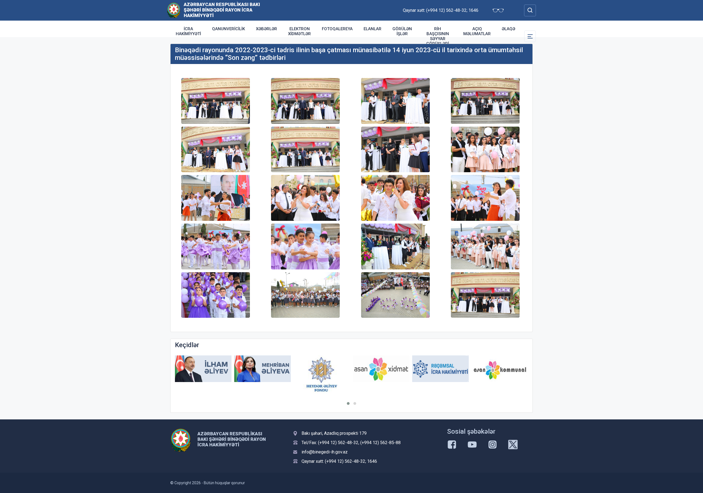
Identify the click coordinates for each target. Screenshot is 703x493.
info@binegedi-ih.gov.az (325, 452)
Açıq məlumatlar (477, 31)
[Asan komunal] (500, 368)
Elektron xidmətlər (299, 31)
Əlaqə (508, 28)
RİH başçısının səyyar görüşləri (437, 36)
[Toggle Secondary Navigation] (530, 36)
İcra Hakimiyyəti (188, 31)
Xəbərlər (266, 28)
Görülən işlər (402, 31)
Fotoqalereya (337, 28)
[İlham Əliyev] (203, 368)
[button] (348, 403)
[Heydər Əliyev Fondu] (322, 374)
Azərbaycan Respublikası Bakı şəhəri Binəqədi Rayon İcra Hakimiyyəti (222, 10)
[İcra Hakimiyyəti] (173, 10)
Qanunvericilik (228, 28)
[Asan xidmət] (381, 368)
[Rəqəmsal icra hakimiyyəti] (440, 368)
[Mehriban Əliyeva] (262, 368)
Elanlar (372, 28)
